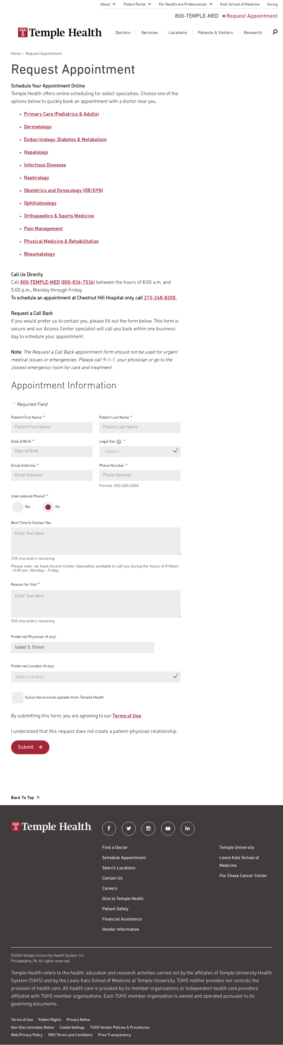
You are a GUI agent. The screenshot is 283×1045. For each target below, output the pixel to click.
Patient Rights (49, 1020)
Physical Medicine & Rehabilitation (61, 241)
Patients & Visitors (215, 33)
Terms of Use (126, 716)
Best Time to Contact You (31, 523)
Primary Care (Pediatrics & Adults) (61, 114)
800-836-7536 (78, 282)
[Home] (51, 828)
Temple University (236, 848)
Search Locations (118, 868)
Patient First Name (26, 418)
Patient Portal (135, 4)
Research (253, 33)
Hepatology (36, 152)
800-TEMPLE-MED (40, 282)
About (105, 4)
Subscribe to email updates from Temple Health (64, 698)
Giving (272, 4)
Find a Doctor (115, 848)
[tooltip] (118, 441)
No (57, 507)
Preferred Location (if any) (32, 666)
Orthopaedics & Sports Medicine (59, 216)
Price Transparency (114, 1035)
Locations (178, 33)
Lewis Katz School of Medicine (239, 862)
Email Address (23, 465)
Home (16, 54)
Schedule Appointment (124, 858)
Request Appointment (251, 16)
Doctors (123, 33)
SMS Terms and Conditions (70, 1035)
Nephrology (36, 178)
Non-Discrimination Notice (32, 1028)
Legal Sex (109, 442)
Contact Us (112, 878)
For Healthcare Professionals (183, 4)
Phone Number (111, 465)
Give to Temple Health (123, 899)
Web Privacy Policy (27, 1035)
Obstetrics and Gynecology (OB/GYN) (63, 190)
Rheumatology (39, 254)
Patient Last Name (114, 418)
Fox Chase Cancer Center (243, 876)
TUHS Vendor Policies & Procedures (120, 1028)
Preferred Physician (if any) (33, 637)
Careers (109, 888)
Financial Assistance (122, 919)
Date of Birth (21, 442)
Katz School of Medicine (240, 4)
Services (149, 33)
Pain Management (43, 229)
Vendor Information (120, 929)
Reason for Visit (24, 585)
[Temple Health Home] (60, 33)
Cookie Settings (72, 1028)
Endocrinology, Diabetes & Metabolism (65, 140)
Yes (27, 507)
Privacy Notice (78, 1020)
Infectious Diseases (45, 165)
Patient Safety (115, 909)
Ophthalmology (40, 203)
